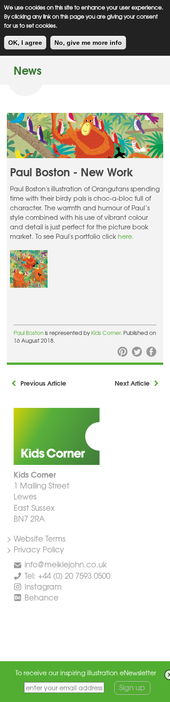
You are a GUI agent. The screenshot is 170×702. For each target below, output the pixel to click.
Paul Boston (29, 333)
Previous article (43, 382)
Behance (41, 597)
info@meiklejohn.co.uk (65, 564)
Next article (132, 382)
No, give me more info (88, 42)
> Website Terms (36, 538)
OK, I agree (25, 42)
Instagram (43, 586)
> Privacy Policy (35, 549)
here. (126, 236)
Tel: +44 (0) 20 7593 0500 (67, 575)
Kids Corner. (107, 333)
